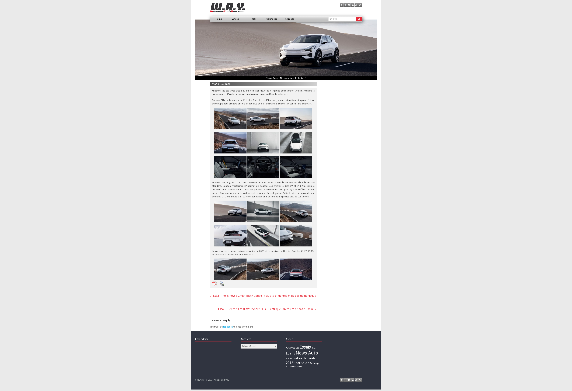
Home (219, 18)
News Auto (307, 353)
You (291, 367)
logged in (228, 326)
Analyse (290, 347)
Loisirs (290, 353)
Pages (289, 358)
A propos (289, 18)
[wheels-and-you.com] (227, 4)
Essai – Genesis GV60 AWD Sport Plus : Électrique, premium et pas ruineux (267, 309)
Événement (297, 367)
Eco (297, 347)
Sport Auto (301, 363)
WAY (287, 367)
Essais (305, 347)
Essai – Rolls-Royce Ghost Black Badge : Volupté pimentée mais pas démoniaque (263, 295)
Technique (315, 362)
